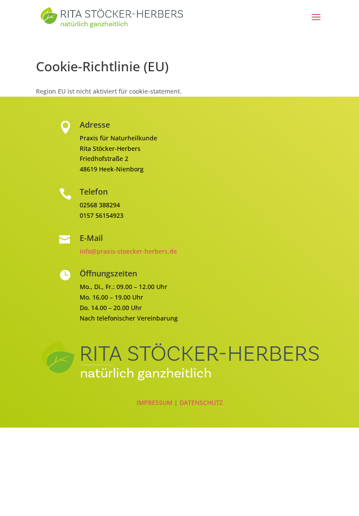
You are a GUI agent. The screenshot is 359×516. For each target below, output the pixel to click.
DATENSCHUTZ (201, 402)
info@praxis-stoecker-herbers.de (128, 251)
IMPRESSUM (155, 402)
